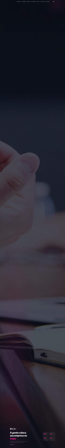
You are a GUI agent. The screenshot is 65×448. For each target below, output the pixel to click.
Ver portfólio (11, 444)
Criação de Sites (19, 1)
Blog (41, 1)
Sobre (44, 1)
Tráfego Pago (24, 1)
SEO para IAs (28, 1)
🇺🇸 (53, 1)
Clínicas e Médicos (33, 1)
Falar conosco (47, 1)
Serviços (38, 1)
